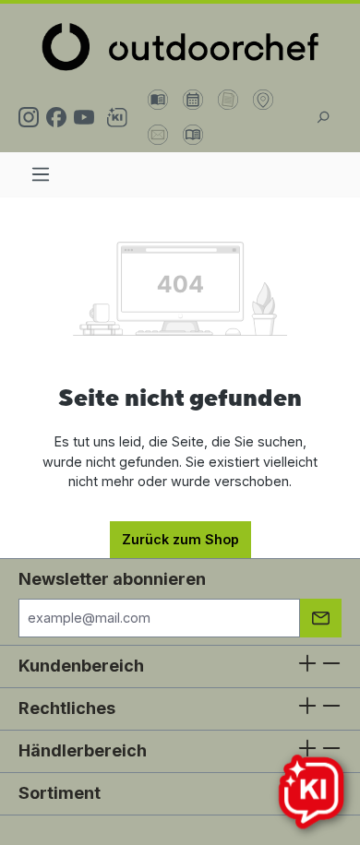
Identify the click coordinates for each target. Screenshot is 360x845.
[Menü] (40, 174)
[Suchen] (323, 117)
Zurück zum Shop (180, 539)
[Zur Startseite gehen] (180, 46)
